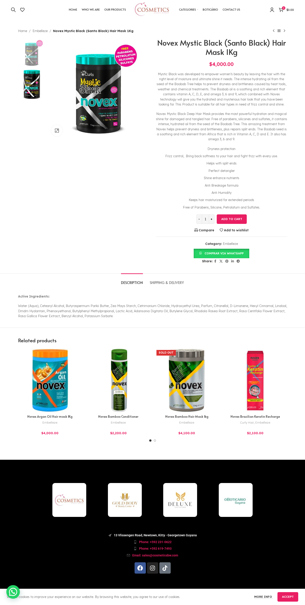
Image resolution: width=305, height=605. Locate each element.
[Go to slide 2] (155, 440)
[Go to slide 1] (150, 440)
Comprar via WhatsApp (224, 253)
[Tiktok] (165, 568)
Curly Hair (247, 422)
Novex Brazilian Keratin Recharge (255, 416)
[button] (221, 253)
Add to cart (231, 219)
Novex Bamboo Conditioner (118, 416)
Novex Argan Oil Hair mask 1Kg (49, 416)
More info (263, 596)
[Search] (13, 9)
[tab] (132, 280)
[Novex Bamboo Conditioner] (118, 380)
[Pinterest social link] (227, 261)
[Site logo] (152, 9)
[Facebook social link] (215, 261)
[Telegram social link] (238, 261)
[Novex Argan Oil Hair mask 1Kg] (50, 380)
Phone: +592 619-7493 (155, 548)
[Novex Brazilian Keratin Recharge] (255, 380)
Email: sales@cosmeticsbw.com (155, 555)
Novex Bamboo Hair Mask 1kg (186, 416)
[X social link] (221, 261)
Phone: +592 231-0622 (155, 542)
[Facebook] (140, 568)
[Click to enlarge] (57, 130)
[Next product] (284, 31)
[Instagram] (152, 568)
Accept (288, 596)
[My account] (272, 9)
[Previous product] (273, 31)
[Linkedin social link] (232, 261)
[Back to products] (279, 31)
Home (22, 31)
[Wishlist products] (22, 9)
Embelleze (40, 31)
